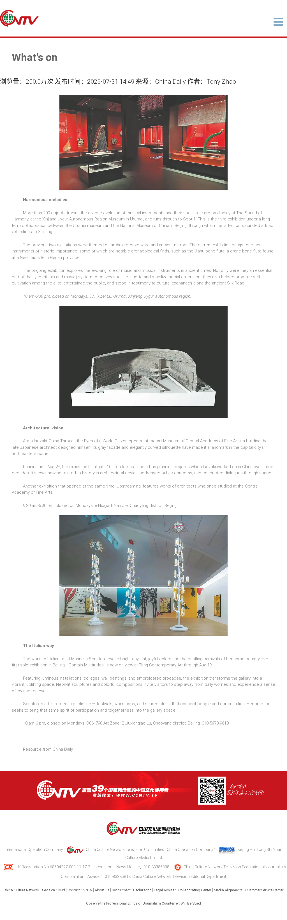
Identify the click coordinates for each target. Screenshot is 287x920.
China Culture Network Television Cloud (34, 890)
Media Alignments (228, 890)
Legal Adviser (165, 890)
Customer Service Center (264, 890)
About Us (102, 890)
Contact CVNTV (80, 890)
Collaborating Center (194, 890)
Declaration (142, 890)
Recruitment (121, 890)
